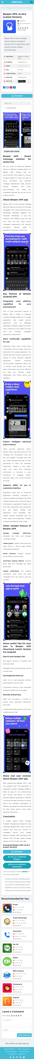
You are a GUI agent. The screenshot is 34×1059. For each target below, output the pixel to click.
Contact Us (13, 1054)
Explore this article (11, 151)
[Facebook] (14, 1057)
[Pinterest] (11, 87)
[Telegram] (14, 87)
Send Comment (24, 1035)
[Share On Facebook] (4, 87)
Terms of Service (11, 1051)
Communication (23, 66)
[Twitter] (7, 87)
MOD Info (8, 103)
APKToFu (17, 2)
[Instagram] (20, 1057)
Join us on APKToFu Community (18, 866)
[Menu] (2, 2)
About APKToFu (9, 1049)
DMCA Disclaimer (24, 1049)
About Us (22, 1054)
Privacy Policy (24, 1051)
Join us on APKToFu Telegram (18, 858)
